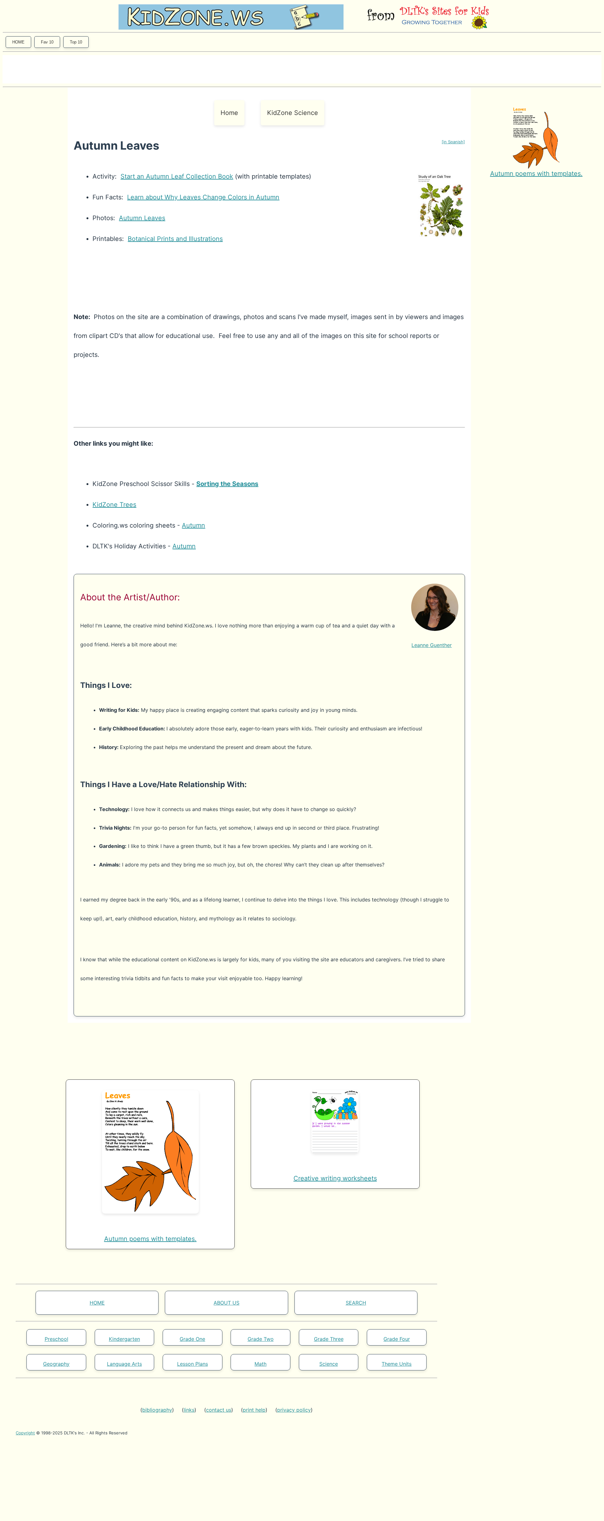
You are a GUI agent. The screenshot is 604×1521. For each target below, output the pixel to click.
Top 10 (76, 42)
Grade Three (329, 1339)
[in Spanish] (453, 141)
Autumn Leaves (142, 218)
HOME (18, 42)
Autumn (193, 525)
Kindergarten (124, 1339)
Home (229, 113)
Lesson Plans (192, 1364)
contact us (218, 1410)
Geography (56, 1364)
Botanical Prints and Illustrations (175, 239)
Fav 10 (47, 42)
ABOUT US (226, 1303)
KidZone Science (292, 113)
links (189, 1410)
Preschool (56, 1339)
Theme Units (396, 1364)
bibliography (157, 1410)
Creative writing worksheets (335, 1178)
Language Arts (124, 1364)
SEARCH (356, 1303)
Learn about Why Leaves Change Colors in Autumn (203, 197)
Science (328, 1364)
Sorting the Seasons (227, 484)
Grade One (192, 1339)
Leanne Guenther (431, 645)
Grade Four (396, 1339)
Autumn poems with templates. (536, 173)
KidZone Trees (114, 504)
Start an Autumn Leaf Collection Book (176, 176)
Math (260, 1364)
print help (254, 1410)
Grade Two (261, 1339)
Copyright (25, 1432)
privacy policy (294, 1410)
